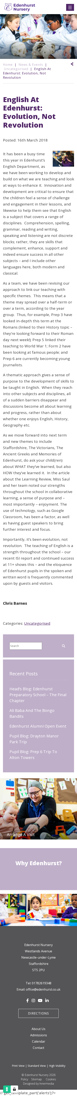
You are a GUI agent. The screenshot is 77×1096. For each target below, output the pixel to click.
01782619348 (41, 983)
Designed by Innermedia (38, 1083)
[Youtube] (40, 1000)
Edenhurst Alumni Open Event (37, 726)
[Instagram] (33, 1000)
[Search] (64, 645)
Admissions (38, 1035)
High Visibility (57, 1066)
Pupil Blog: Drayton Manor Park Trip (34, 738)
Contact (38, 1048)
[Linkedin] (47, 1000)
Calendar (38, 1041)
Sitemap (36, 1079)
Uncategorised (37, 623)
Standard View (37, 1066)
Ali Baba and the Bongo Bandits (31, 713)
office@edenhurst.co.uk (43, 989)
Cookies (51, 1079)
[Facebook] (27, 1000)
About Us (38, 1029)
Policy (24, 1079)
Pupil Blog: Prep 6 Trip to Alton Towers (33, 754)
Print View (18, 1066)
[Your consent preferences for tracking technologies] (14, 1089)
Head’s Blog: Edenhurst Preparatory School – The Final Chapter (37, 694)
